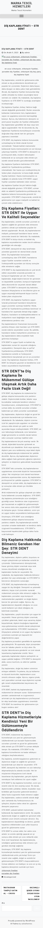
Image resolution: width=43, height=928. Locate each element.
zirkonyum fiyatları (10, 871)
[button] (21, 16)
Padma (15, 924)
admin (27, 53)
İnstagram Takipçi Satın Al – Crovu (10, 891)
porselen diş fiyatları (10, 873)
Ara (3, 903)
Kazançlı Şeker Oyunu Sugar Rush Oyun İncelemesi (33, 893)
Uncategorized (10, 877)
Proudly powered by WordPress (21, 921)
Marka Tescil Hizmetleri (21, 5)
